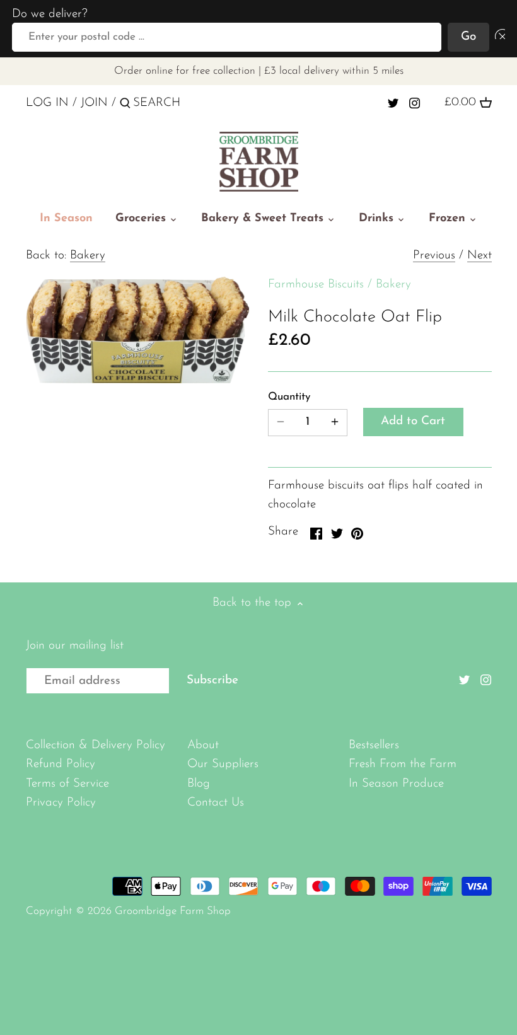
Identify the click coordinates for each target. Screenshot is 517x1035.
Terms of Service (67, 784)
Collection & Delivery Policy (95, 745)
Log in (47, 103)
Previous (434, 256)
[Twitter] (393, 103)
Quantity (289, 396)
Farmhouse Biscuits (316, 285)
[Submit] (125, 105)
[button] (497, 37)
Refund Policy (60, 764)
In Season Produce (396, 784)
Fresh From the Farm (402, 764)
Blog (198, 784)
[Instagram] (414, 103)
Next (479, 256)
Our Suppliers (222, 764)
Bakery (87, 256)
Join (94, 103)
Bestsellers (374, 745)
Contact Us (215, 803)
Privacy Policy (61, 803)
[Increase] (335, 423)
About (203, 745)
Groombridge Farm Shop (173, 911)
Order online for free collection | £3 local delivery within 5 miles (259, 71)
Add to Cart (413, 421)
